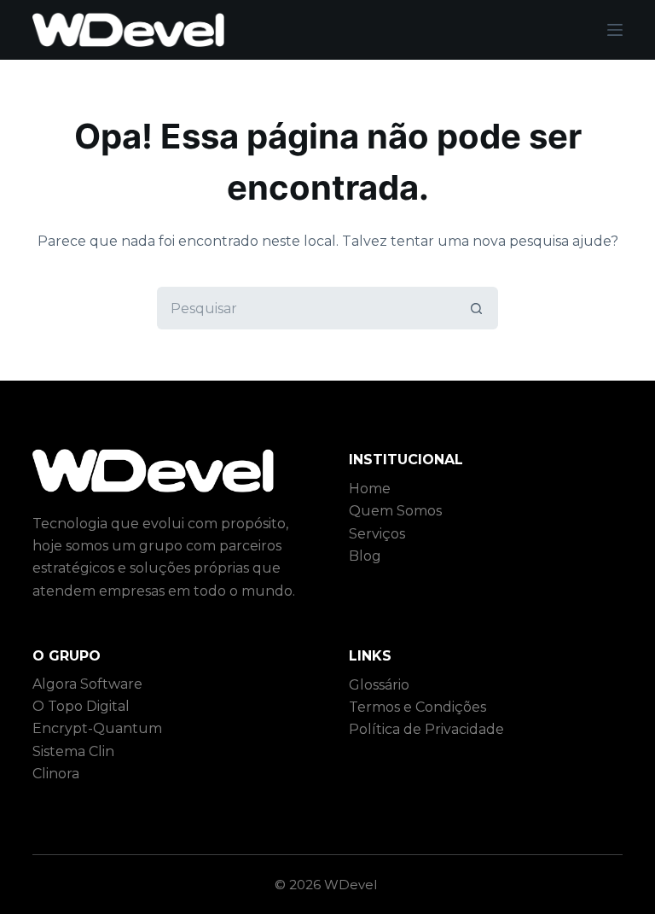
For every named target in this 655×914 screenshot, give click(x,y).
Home (370, 488)
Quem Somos (395, 511)
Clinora (55, 774)
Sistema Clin (73, 751)
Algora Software (87, 684)
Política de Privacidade (426, 729)
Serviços (377, 534)
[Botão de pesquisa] (476, 308)
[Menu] (615, 30)
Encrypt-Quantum (97, 728)
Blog (365, 556)
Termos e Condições (417, 707)
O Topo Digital (81, 706)
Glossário (379, 685)
